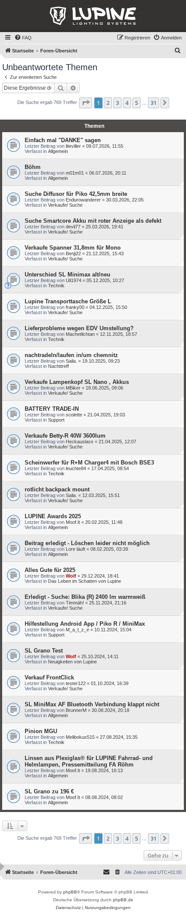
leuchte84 (76, 468)
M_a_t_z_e (77, 629)
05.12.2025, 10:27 (105, 280)
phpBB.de (123, 899)
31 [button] (154, 103)
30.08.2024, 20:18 (110, 710)
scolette (74, 414)
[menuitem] (23, 37)
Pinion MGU (41, 731)
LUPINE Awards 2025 (53, 516)
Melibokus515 (80, 737)
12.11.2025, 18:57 (118, 334)
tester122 (76, 683)
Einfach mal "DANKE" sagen (63, 140)
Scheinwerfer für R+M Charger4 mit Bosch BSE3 (89, 462)
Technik (56, 285)
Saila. (71, 361)
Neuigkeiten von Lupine (72, 661)
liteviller (73, 146)
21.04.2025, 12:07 (117, 441)
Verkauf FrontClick (49, 677)
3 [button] (117, 103)
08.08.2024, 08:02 (104, 797)
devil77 (73, 226)
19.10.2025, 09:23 (101, 361)
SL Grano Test (44, 650)
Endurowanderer (83, 199)
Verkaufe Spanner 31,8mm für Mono (73, 247)
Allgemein (58, 151)
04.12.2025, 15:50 (108, 307)
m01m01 (75, 172)
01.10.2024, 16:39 (109, 683)
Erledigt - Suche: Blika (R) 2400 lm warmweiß (85, 597)
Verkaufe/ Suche (65, 205)
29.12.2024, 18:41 (100, 575)
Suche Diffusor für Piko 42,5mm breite (76, 194)
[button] (85, 102)
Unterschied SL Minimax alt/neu (67, 274)
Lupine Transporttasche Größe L (68, 301)
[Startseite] (93, 16)
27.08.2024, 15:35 (119, 737)
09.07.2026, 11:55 (104, 146)
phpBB (70, 892)
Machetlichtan (80, 334)
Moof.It (73, 522)
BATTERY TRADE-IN (52, 409)
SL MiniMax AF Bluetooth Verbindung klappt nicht (92, 704)
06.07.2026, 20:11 (107, 172)
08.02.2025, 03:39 (109, 549)
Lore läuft (75, 549)
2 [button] (107, 103)
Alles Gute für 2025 (50, 570)
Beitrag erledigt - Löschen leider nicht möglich (87, 543)
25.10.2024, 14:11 (100, 656)
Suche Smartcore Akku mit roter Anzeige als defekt (93, 221)
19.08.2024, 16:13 (104, 770)
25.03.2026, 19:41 (104, 226)
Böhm (33, 167)
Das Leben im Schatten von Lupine (84, 581)
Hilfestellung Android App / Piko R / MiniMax (85, 623)
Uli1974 (73, 280)
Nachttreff (58, 366)
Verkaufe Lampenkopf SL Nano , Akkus (77, 382)
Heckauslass (79, 441)
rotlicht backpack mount (57, 489)
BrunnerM (76, 710)
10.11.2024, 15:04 (112, 629)
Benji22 (73, 253)
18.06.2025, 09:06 (104, 387)
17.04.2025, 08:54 (110, 468)
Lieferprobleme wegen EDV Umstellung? (79, 328)
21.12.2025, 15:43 (105, 253)
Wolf (71, 575)
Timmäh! (75, 602)
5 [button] (136, 103)
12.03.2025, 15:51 (101, 495)
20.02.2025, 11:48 (103, 522)
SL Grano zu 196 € (49, 791)
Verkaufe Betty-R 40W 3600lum (65, 435)
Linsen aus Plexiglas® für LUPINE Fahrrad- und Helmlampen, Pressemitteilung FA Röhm (89, 761)
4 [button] (126, 103)
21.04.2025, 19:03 (106, 414)
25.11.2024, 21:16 (107, 602)
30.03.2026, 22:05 (125, 199)
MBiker (73, 387)
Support (56, 419)
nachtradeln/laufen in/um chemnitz (71, 355)
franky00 (75, 307)
